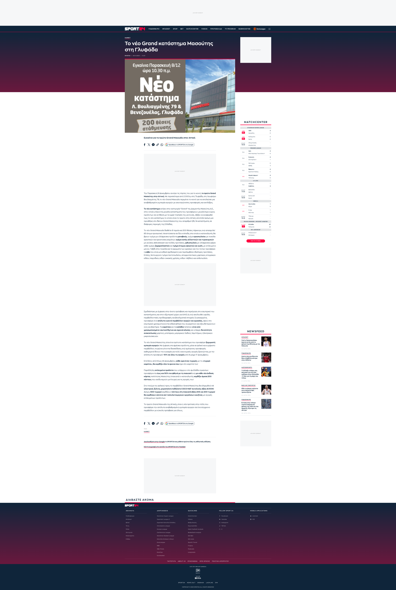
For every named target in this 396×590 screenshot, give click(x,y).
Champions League (163, 526)
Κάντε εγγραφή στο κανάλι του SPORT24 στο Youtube (164, 447)
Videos (190, 519)
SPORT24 (181, 582)
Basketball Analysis (194, 532)
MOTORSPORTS (247, 367)
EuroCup (160, 552)
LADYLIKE (209, 582)
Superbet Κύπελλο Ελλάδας (166, 522)
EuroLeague (161, 542)
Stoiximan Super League (165, 516)
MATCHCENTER (192, 29)
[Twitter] (148, 144)
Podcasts (191, 549)
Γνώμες (190, 545)
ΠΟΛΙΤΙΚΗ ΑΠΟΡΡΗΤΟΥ (220, 561)
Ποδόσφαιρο (154, 29)
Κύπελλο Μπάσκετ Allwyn (165, 539)
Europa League (162, 529)
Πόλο (127, 529)
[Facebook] (144, 144)
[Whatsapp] (161, 144)
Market (147, 431)
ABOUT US (182, 561)
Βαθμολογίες (192, 522)
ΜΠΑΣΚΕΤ (245, 337)
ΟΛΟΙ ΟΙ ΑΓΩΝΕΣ (256, 240)
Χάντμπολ (129, 532)
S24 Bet (190, 535)
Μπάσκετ (166, 29)
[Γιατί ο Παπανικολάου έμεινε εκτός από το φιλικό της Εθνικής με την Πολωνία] (266, 341)
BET (182, 29)
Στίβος (128, 539)
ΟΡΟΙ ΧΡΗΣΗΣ (205, 561)
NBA (158, 545)
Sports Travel (192, 542)
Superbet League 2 (163, 519)
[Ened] (198, 578)
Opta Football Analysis (195, 529)
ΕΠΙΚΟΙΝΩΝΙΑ (193, 561)
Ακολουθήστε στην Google (154, 442)
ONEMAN (200, 582)
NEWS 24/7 (191, 582)
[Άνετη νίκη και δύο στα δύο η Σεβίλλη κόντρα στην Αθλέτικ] (266, 357)
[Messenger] (153, 144)
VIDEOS (204, 29)
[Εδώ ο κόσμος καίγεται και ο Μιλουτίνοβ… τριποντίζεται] (266, 390)
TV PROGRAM (230, 29)
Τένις (127, 526)
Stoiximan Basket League (165, 535)
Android (255, 516)
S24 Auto (191, 539)
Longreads (191, 552)
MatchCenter (192, 516)
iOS (253, 519)
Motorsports (130, 535)
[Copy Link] (157, 144)
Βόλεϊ (127, 522)
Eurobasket (161, 555)
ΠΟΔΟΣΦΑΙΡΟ (246, 353)
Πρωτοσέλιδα (192, 526)
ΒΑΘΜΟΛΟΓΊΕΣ (244, 29)
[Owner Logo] (198, 571)
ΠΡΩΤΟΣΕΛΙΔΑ (216, 29)
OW (216, 582)
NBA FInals (160, 549)
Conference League (163, 532)
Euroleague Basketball (258, 28)
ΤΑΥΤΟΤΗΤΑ (171, 561)
